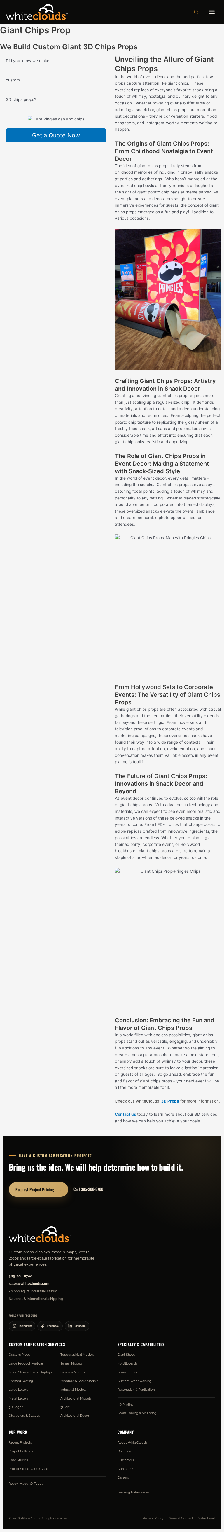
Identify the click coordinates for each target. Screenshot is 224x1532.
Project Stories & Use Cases (29, 1469)
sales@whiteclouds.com (29, 1284)
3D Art (65, 1407)
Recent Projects (20, 1442)
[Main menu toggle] (211, 12)
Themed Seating (21, 1381)
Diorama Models (72, 1372)
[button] (196, 11)
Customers (126, 1460)
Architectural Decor (74, 1416)
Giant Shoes (126, 1355)
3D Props (170, 1101)
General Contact (181, 1518)
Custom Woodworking (135, 1381)
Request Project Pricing (38, 1189)
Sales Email (206, 1518)
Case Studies (18, 1460)
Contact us (125, 1114)
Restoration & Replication (136, 1390)
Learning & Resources (133, 1492)
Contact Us (126, 1469)
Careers (123, 1477)
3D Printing (126, 1404)
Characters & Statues (24, 1416)
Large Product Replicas (26, 1363)
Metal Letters (18, 1398)
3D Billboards (127, 1363)
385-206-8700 (20, 1276)
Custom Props (19, 1355)
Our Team (125, 1451)
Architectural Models (75, 1398)
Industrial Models (73, 1390)
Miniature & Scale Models (79, 1381)
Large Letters (18, 1390)
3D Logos (16, 1407)
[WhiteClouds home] (40, 1234)
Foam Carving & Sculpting (137, 1413)
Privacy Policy (153, 1518)
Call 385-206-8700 (88, 1189)
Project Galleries (21, 1451)
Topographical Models (77, 1355)
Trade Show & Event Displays (30, 1372)
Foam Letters (127, 1372)
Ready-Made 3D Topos (26, 1484)
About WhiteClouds (132, 1442)
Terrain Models (71, 1363)
